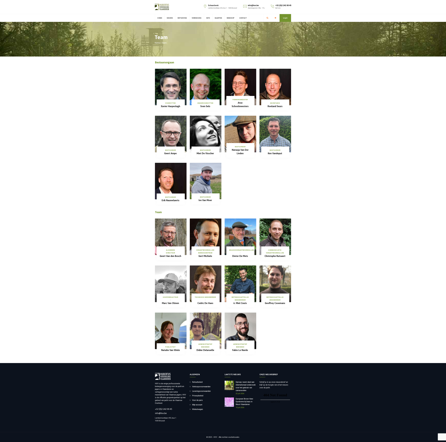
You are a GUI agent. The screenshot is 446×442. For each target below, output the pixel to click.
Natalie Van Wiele (170, 350)
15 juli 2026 (240, 407)
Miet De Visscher (205, 153)
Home (159, 18)
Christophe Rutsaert (275, 256)
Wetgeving (182, 18)
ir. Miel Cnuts (240, 303)
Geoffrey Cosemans (275, 303)
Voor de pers (197, 400)
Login (285, 18)
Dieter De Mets (240, 256)
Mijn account (197, 405)
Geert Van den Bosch (170, 256)
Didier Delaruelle (205, 350)
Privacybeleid (197, 396)
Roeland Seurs (275, 106)
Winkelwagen (197, 409)
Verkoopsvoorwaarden (201, 386)
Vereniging (197, 18)
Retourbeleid (197, 382)
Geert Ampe (170, 153)
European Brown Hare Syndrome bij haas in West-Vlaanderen (244, 401)
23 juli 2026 (240, 393)
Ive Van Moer (205, 200)
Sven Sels (205, 106)
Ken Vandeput (275, 153)
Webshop (230, 18)
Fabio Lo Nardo (240, 350)
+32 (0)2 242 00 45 (283, 5)
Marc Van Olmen (170, 303)
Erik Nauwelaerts (170, 200)
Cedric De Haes (205, 303)
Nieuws (170, 18)
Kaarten (218, 18)
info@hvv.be (253, 5)
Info (208, 18)
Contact (243, 18)
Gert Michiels (205, 256)
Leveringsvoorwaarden (201, 391)
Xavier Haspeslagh (170, 106)
